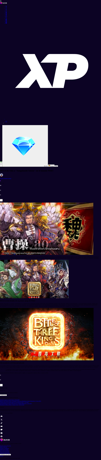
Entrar (56, 166)
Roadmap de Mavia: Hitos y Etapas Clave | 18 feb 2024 (12, 404)
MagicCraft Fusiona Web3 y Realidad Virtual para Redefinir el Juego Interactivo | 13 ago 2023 (20, 401)
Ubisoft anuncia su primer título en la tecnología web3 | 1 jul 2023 (14, 402)
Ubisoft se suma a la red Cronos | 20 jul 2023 (10, 399)
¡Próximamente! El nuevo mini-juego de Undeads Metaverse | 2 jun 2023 (16, 403)
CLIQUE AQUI (3, 395)
